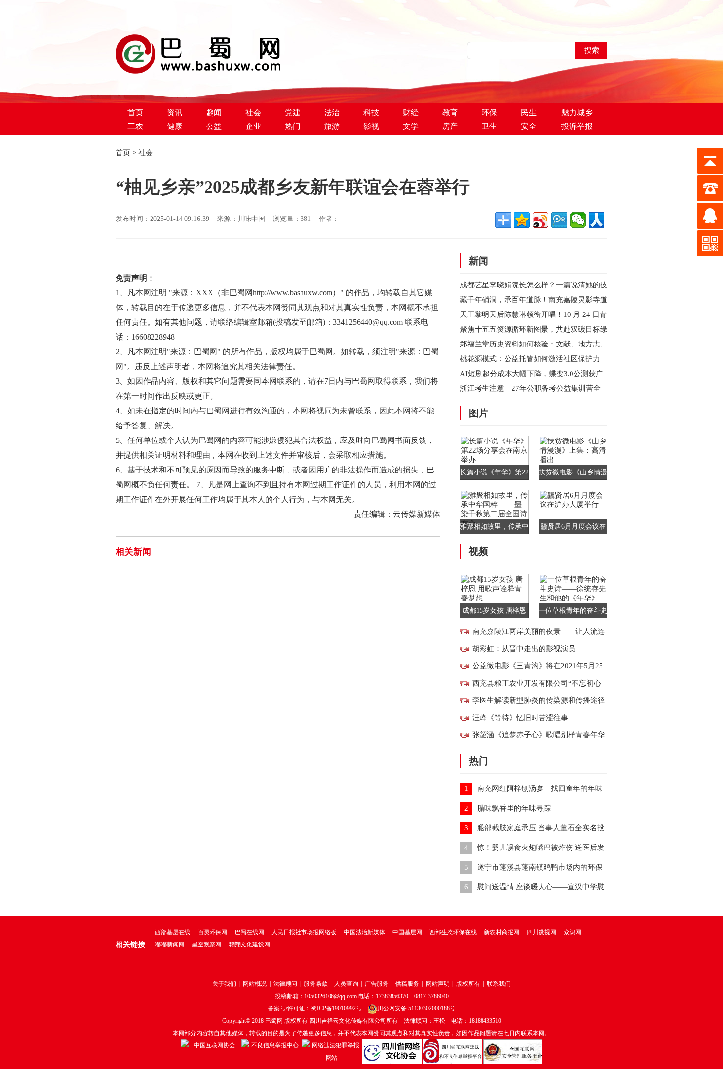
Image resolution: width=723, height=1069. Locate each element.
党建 (293, 112)
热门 (293, 126)
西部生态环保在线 (453, 932)
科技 (371, 112)
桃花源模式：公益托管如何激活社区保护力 (530, 359)
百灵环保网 (212, 932)
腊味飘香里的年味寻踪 (514, 808)
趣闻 (214, 112)
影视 (371, 126)
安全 (529, 126)
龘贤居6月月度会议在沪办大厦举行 (573, 528)
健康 (174, 126)
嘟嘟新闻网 (169, 944)
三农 (135, 126)
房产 (450, 126)
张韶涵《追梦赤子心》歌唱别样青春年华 (538, 735)
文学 (411, 126)
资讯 (174, 112)
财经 (411, 112)
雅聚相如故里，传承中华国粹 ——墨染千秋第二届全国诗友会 (494, 528)
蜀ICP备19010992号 (336, 1008)
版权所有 (468, 983)
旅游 (332, 126)
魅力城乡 (577, 112)
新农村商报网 (501, 932)
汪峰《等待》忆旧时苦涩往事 (520, 718)
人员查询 (346, 983)
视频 (478, 551)
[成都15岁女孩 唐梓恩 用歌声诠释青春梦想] (494, 595)
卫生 (489, 126)
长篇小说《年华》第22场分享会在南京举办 (494, 474)
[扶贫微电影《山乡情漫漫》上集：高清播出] (573, 457)
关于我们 (224, 983)
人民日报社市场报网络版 (303, 932)
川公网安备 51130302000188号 (416, 1008)
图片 (478, 413)
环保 (489, 112)
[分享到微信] (578, 220)
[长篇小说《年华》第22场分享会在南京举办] (494, 457)
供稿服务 (407, 983)
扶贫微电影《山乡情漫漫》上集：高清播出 (573, 474)
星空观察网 (206, 944)
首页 (135, 112)
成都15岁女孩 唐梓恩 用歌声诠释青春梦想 (494, 612)
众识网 (572, 932)
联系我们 (499, 983)
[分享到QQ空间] (522, 220)
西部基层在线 (172, 932)
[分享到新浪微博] (540, 220)
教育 (450, 112)
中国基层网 (407, 932)
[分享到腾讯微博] (559, 220)
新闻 (478, 260)
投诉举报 (577, 126)
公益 (214, 126)
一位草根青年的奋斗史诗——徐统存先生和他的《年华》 (573, 612)
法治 (332, 112)
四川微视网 (541, 932)
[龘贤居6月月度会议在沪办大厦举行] (573, 511)
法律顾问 (285, 983)
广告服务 (377, 983)
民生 (529, 112)
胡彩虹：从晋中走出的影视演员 (523, 649)
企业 (253, 126)
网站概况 (255, 983)
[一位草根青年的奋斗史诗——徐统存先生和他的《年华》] (573, 595)
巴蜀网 (274, 1020)
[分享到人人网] (596, 220)
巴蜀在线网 (249, 932)
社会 (253, 112)
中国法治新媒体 (364, 932)
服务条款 (316, 983)
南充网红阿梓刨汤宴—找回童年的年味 (539, 788)
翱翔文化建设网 (249, 944)
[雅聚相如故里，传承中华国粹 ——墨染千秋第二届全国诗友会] (494, 511)
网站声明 (438, 983)
